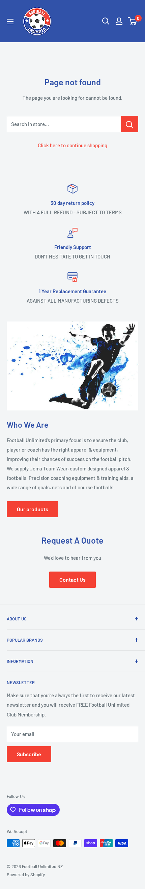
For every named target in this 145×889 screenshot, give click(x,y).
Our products (32, 509)
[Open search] (106, 21)
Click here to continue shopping (72, 145)
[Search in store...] (129, 124)
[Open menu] (10, 21)
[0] (132, 21)
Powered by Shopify (26, 874)
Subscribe (29, 754)
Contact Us (72, 579)
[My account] (119, 21)
